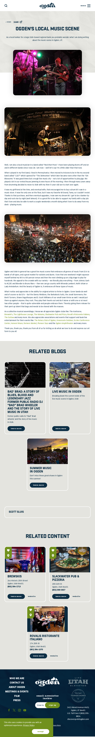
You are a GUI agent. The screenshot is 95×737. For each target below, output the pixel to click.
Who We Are (17, 678)
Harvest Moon (17, 323)
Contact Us (17, 683)
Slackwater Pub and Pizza (55, 315)
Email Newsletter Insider (47, 697)
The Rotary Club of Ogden (45, 320)
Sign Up (52, 705)
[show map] (8, 555)
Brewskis (15, 576)
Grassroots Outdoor (65, 320)
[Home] (47, 5)
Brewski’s (8, 315)
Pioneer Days (43, 323)
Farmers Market (30, 323)
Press (17, 700)
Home (9, 22)
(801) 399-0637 (58, 590)
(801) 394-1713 (14, 587)
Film (17, 696)
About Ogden (17, 687)
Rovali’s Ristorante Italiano (78, 315)
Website (32, 596)
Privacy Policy (56, 725)
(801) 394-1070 (36, 650)
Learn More (16, 596)
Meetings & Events (16, 692)
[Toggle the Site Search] (5, 5)
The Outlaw (9, 318)
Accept (40, 731)
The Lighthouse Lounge (23, 315)
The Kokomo (39, 315)
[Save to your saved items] (8, 550)
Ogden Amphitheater (64, 323)
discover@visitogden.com (78, 719)
